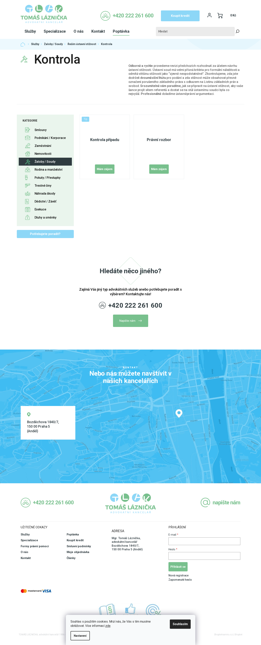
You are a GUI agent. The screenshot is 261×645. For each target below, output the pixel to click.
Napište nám (127, 320)
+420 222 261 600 (135, 305)
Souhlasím (180, 624)
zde (108, 626)
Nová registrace (178, 575)
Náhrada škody (45, 193)
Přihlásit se (178, 566)
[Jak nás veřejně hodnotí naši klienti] (130, 611)
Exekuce (40, 209)
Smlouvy (41, 130)
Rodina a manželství (48, 169)
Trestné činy (43, 185)
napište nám (226, 502)
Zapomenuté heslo (180, 579)
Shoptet (238, 634)
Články (71, 558)
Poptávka (73, 534)
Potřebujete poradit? (45, 234)
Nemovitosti (43, 154)
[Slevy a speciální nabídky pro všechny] (153, 611)
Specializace (29, 540)
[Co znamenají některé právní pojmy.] (107, 611)
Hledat (238, 31)
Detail (104, 169)
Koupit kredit (180, 16)
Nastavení (80, 635)
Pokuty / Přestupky (47, 178)
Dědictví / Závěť (46, 201)
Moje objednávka (78, 552)
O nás (24, 552)
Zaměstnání (43, 146)
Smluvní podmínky (79, 546)
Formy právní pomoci (35, 546)
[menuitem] (30, 31)
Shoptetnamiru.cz (223, 634)
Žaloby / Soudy (45, 161)
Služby (25, 534)
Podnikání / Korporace (50, 138)
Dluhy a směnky (45, 217)
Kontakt (26, 558)
